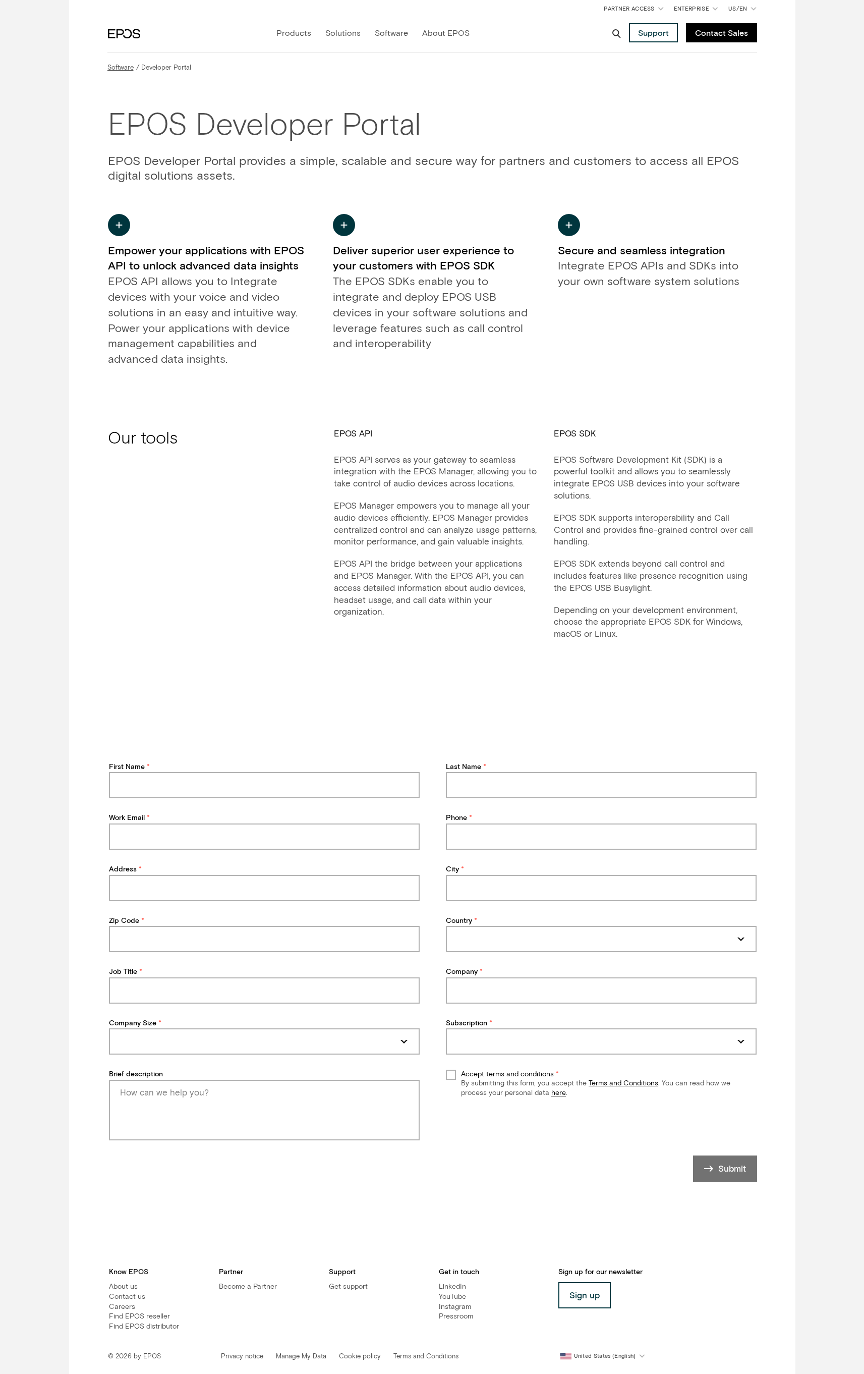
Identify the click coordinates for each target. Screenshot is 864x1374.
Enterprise (691, 9)
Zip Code (124, 920)
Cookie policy (360, 1356)
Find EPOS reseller (139, 1316)
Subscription (466, 1023)
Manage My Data (301, 1356)
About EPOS (446, 33)
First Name (127, 767)
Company (462, 971)
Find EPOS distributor (144, 1326)
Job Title (123, 971)
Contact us (127, 1296)
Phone (456, 817)
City (452, 869)
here (558, 1092)
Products (293, 33)
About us (123, 1286)
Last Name (463, 767)
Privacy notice (242, 1356)
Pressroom (456, 1316)
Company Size (132, 1023)
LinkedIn (452, 1286)
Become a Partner (248, 1286)
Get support (348, 1286)
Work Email (127, 817)
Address (123, 869)
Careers (122, 1306)
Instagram (455, 1306)
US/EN (744, 11)
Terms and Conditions (623, 1083)
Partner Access (629, 9)
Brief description (136, 1074)
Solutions (343, 33)
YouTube (452, 1296)
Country (459, 920)
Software (391, 33)
